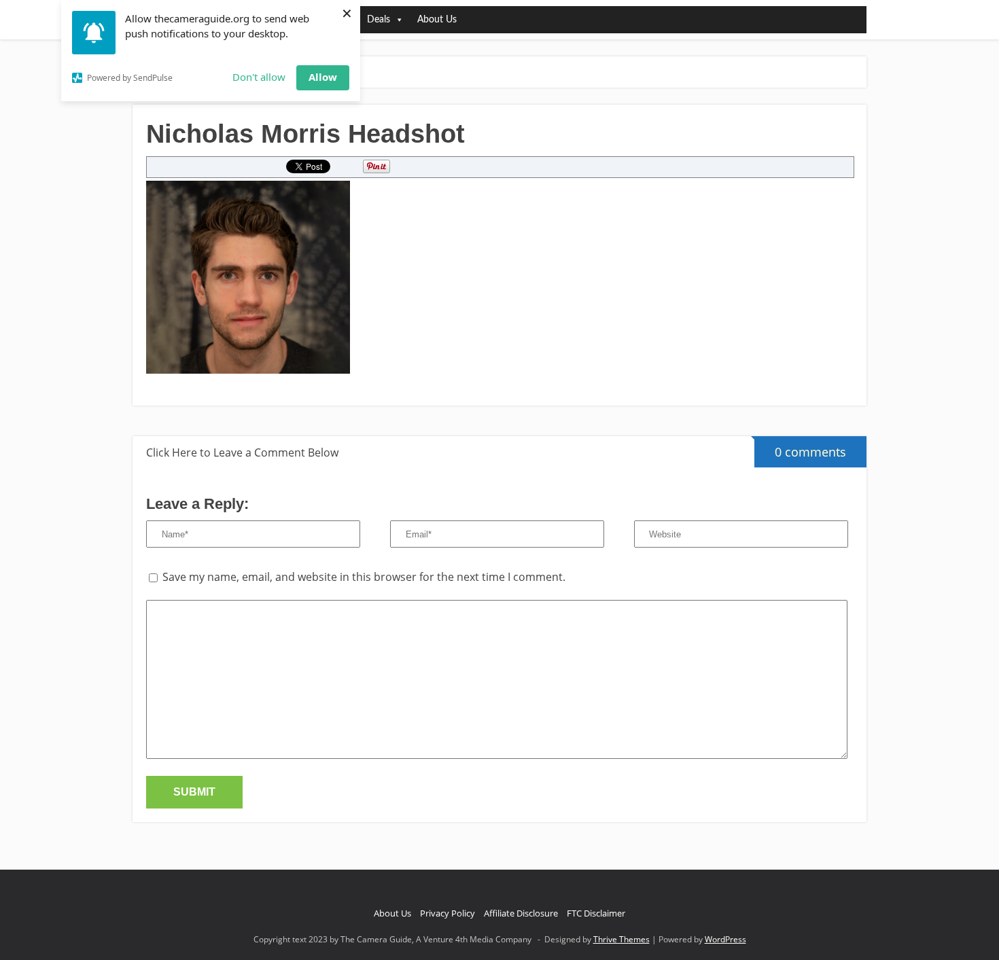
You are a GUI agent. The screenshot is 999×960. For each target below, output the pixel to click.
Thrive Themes (621, 939)
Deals (378, 19)
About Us (437, 19)
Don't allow (258, 77)
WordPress (725, 939)
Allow (323, 77)
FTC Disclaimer (596, 913)
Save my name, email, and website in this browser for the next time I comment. (363, 576)
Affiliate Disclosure (521, 913)
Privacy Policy (447, 913)
